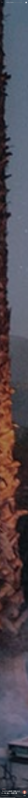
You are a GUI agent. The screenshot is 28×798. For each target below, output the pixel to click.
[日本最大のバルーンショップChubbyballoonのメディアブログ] (17, 2)
